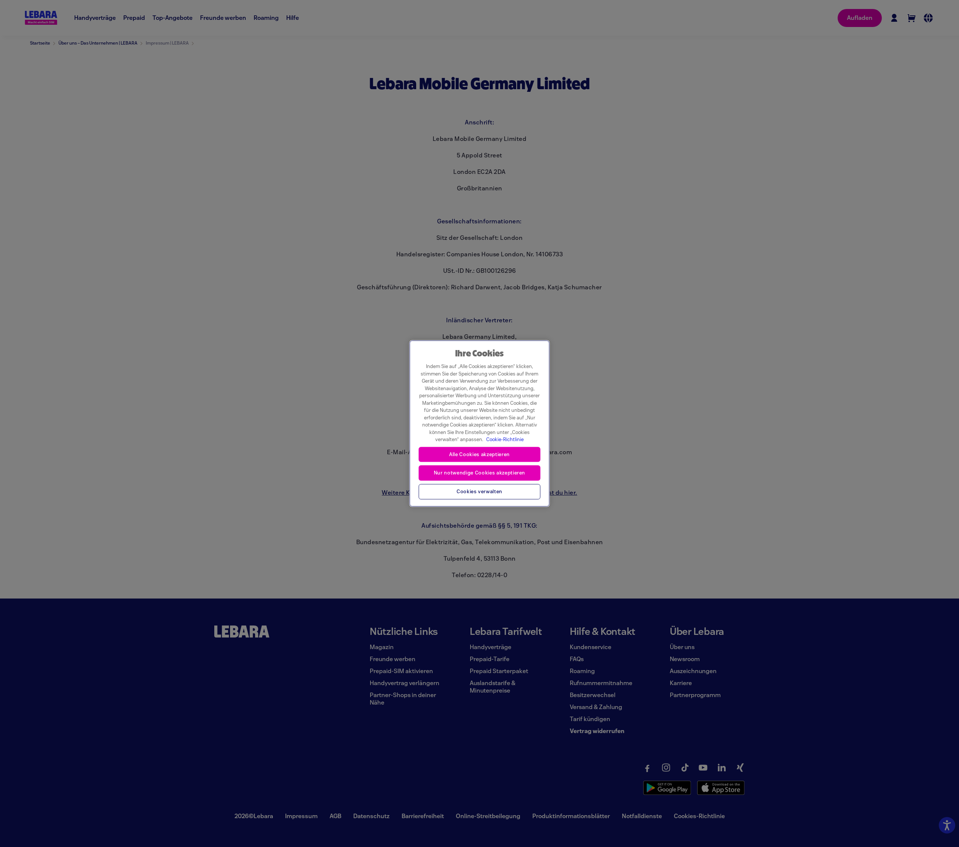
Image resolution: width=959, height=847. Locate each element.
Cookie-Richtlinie (505, 439)
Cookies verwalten (479, 491)
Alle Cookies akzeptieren (479, 454)
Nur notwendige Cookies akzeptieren (479, 473)
